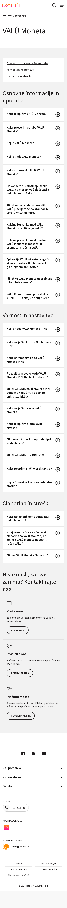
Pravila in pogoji (48, 863)
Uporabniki (19, 15)
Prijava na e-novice (48, 869)
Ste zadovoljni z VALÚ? (18, 874)
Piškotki (18, 863)
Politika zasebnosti (18, 869)
